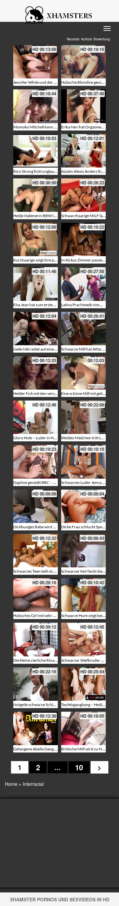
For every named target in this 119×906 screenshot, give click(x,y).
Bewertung (102, 39)
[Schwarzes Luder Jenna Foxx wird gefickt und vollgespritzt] (83, 461)
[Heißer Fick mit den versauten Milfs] (35, 373)
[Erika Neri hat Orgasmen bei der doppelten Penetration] (83, 106)
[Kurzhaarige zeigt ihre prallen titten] (35, 239)
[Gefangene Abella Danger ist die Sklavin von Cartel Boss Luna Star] (35, 728)
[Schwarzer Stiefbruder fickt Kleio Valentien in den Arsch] (83, 639)
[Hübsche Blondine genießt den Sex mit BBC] (83, 61)
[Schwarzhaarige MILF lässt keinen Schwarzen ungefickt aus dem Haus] (83, 195)
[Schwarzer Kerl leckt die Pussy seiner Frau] (83, 550)
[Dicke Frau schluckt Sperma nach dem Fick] (83, 506)
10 (79, 767)
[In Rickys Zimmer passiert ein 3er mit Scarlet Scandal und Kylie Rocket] (83, 239)
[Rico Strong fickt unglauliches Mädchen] (35, 150)
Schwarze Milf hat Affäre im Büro (89, 349)
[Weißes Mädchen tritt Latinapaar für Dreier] (83, 417)
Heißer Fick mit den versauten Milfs (43, 393)
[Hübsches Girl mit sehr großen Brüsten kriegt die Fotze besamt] (35, 595)
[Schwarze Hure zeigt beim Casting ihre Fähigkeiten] (83, 595)
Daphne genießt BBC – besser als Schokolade (51, 482)
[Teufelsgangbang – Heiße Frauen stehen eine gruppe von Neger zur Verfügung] (83, 684)
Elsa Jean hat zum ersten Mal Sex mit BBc (48, 304)
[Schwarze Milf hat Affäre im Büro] (83, 328)
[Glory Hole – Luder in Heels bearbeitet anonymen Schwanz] (35, 417)
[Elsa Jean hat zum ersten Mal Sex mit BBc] (35, 284)
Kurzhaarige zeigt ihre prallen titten (43, 260)
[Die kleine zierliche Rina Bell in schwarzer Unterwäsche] (35, 639)
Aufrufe (86, 39)
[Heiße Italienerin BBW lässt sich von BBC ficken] (35, 195)
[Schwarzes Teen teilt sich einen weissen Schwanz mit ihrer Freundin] (35, 550)
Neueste (73, 39)
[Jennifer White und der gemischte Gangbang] (35, 61)
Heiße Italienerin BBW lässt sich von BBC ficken (54, 215)
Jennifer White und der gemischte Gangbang (51, 82)
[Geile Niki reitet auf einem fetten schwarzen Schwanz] (35, 328)
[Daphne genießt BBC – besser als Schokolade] (35, 461)
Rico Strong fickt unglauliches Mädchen (47, 171)
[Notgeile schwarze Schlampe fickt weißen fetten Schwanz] (35, 684)
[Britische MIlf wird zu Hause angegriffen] (83, 728)
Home (11, 784)
